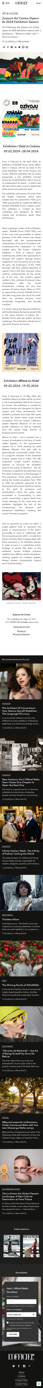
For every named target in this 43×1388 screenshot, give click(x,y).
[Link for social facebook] (19, 1366)
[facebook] (8, 47)
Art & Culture (10, 13)
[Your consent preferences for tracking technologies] (39, 1384)
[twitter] (19, 47)
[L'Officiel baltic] (21, 3)
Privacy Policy (21, 1380)
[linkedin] (15, 47)
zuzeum (22, 631)
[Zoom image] (21, 117)
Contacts (21, 1376)
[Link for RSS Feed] (29, 1366)
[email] (4, 47)
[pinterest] (12, 47)
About (21, 1372)
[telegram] (27, 47)
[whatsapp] (23, 47)
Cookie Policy (21, 1384)
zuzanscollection (22, 634)
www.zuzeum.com (21, 626)
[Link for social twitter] (13, 1366)
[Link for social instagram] (24, 1366)
